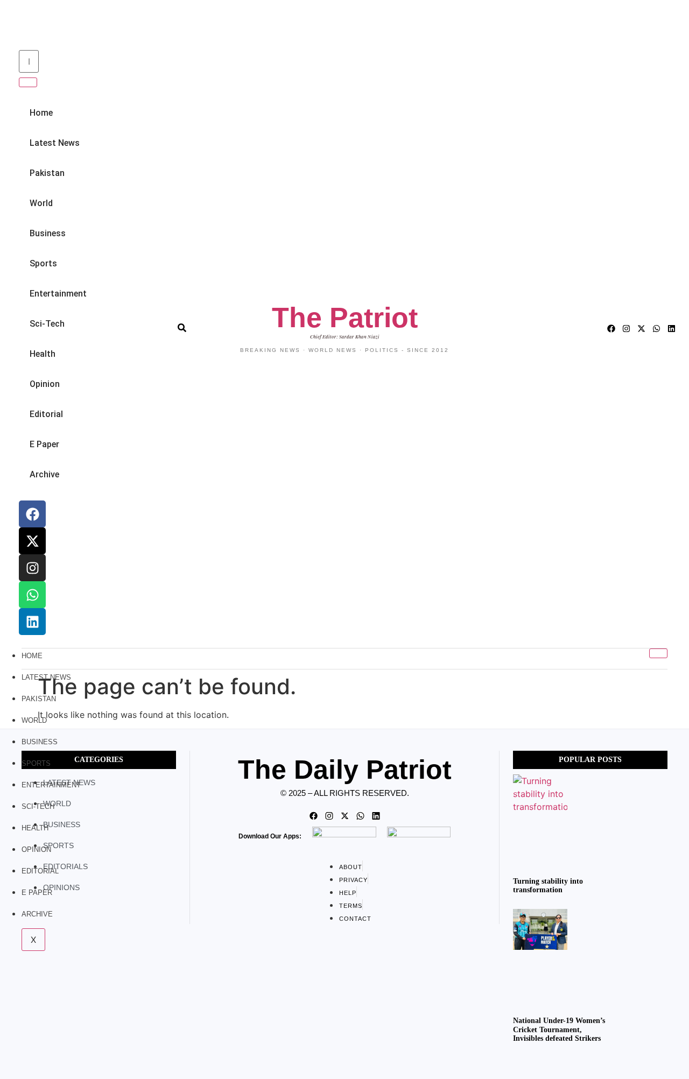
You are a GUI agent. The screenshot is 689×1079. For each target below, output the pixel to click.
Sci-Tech (47, 324)
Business (48, 233)
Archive (44, 474)
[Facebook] (32, 513)
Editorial (46, 414)
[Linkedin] (32, 621)
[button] (17, 26)
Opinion (45, 384)
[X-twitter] (32, 540)
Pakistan (47, 173)
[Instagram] (32, 567)
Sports (43, 263)
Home (41, 113)
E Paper (44, 444)
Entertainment (58, 293)
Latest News (55, 143)
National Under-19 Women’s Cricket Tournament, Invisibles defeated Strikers (559, 1030)
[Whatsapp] (32, 594)
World (41, 203)
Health (42, 354)
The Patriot (345, 317)
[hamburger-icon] (658, 653)
